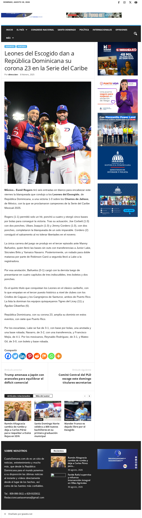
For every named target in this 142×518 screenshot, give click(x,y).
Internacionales (102, 29)
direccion (13, 74)
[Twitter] (130, 2)
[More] (58, 356)
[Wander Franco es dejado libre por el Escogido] (77, 411)
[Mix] (44, 356)
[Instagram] (124, 2)
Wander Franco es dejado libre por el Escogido (74, 426)
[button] (135, 34)
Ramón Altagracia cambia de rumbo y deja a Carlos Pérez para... (78, 462)
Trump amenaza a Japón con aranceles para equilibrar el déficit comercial (24, 378)
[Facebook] (118, 2)
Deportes (10, 46)
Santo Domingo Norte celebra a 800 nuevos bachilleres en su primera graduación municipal (46, 430)
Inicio (9, 29)
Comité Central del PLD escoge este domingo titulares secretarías (75, 378)
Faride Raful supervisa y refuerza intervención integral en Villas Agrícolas (79, 479)
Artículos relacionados (18, 395)
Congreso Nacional (42, 29)
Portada (22, 46)
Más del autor (43, 395)
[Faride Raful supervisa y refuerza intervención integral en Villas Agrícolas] (58, 478)
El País (20, 29)
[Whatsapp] (51, 356)
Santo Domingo (67, 29)
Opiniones (121, 29)
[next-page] (89, 396)
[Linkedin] (22, 356)
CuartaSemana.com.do (16, 458)
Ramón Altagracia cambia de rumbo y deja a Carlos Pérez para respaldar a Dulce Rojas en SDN (17, 430)
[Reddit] (37, 356)
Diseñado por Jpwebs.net (20, 513)
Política (84, 29)
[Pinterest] (29, 356)
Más (8, 37)
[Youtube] (136, 2)
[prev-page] (85, 396)
